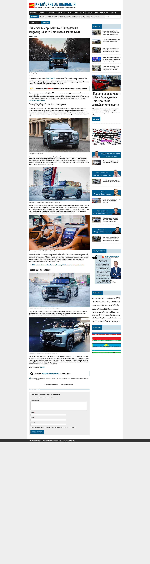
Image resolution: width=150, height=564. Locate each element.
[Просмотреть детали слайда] (59, 88)
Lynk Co (94, 315)
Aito (93, 298)
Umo (119, 315)
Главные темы (96, 26)
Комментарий (34, 400)
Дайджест (89, 13)
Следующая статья (67, 384)
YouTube (42, 367)
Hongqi (116, 309)
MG (97, 315)
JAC (93, 312)
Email (32, 417)
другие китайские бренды (106, 320)
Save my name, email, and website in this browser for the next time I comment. (54, 427)
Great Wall (96, 309)
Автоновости (33, 13)
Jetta (110, 312)
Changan (96, 301)
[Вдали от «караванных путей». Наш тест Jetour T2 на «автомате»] (96, 43)
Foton (107, 305)
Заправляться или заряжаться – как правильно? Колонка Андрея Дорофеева (111, 200)
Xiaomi (105, 318)
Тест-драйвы (61, 13)
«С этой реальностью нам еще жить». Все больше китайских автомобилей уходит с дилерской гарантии (112, 59)
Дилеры (82, 13)
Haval (107, 308)
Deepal (109, 302)
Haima (102, 309)
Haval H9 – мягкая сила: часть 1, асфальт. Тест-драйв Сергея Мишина (111, 181)
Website (32, 422)
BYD (35, 36)
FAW (103, 305)
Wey (101, 318)
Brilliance (112, 298)
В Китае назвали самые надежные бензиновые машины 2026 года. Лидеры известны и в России (111, 67)
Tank (112, 315)
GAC (111, 305)
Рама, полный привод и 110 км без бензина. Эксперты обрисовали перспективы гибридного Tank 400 (111, 49)
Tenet (115, 315)
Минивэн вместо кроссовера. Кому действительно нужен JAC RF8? (111, 161)
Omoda (101, 315)
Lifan (113, 312)
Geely (116, 305)
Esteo (93, 305)
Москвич (118, 318)
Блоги (96, 13)
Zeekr (109, 318)
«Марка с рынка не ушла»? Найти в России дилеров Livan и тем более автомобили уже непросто (106, 98)
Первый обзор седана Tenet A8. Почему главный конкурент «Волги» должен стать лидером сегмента (111, 32)
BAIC (100, 298)
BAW (103, 298)
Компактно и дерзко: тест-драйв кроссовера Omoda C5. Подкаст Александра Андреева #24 (110, 219)
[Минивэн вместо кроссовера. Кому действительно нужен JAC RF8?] (96, 164)
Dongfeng (115, 301)
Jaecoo (97, 312)
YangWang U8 (50, 78)
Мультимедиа (104, 13)
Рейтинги (69, 13)
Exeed (98, 305)
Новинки (42, 13)
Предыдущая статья (51, 384)
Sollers (108, 315)
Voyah (97, 318)
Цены (76, 13)
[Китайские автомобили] (75, 5)
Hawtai (112, 309)
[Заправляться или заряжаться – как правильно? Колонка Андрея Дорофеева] (96, 202)
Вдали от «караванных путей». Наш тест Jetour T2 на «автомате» (111, 40)
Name (32, 412)
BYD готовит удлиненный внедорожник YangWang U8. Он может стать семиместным (58, 265)
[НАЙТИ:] (112, 16)
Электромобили (51, 13)
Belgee (107, 298)
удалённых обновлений (37, 100)
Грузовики (113, 13)
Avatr (96, 298)
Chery (104, 301)
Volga (93, 318)
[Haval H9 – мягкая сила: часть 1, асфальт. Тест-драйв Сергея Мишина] (96, 183)
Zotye (112, 318)
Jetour (105, 312)
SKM (106, 315)
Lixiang (117, 312)
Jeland (101, 312)
